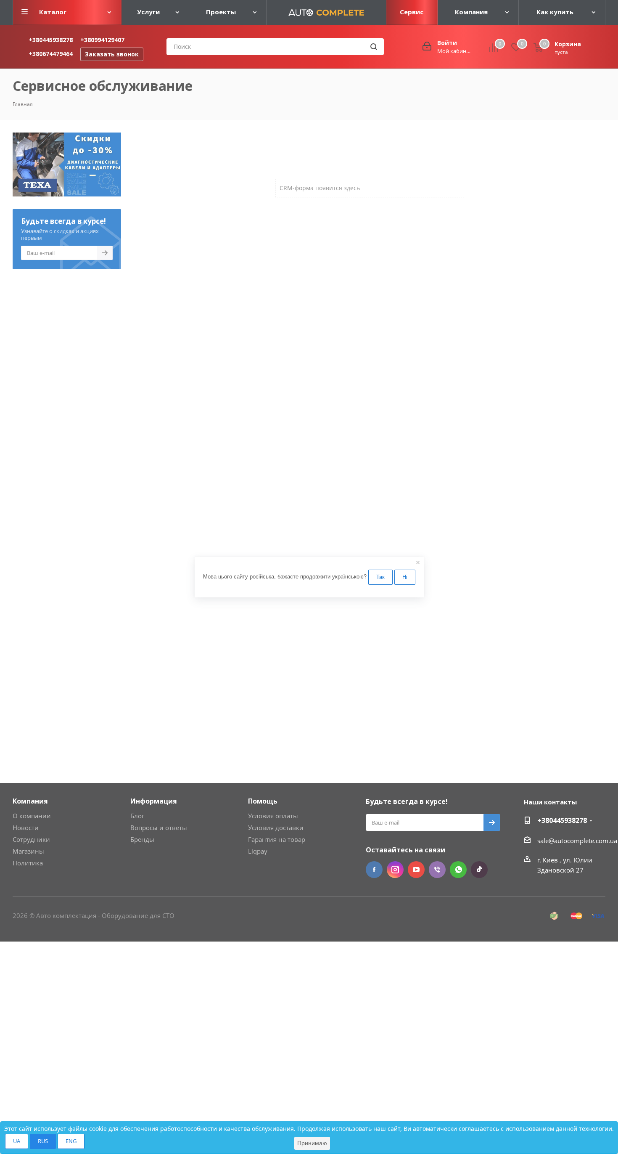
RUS (43, 1141)
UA (16, 1141)
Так (380, 577)
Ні (404, 577)
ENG (71, 1141)
